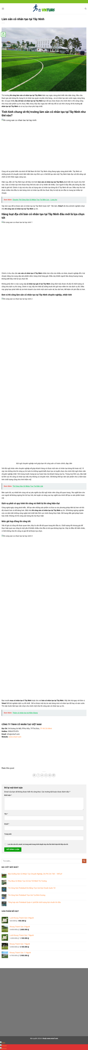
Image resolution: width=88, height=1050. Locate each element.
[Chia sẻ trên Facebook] (38, 775)
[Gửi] (84, 861)
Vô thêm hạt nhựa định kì (49, 1010)
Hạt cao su (73, 988)
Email (6, 824)
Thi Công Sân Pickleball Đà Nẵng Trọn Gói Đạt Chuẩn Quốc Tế (31, 888)
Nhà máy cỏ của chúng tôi (49, 995)
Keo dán (72, 979)
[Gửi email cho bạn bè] (46, 775)
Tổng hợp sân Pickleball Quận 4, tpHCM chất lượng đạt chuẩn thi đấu (34, 902)
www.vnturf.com (15, 737)
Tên (6, 814)
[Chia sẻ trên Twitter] (42, 775)
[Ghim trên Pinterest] (50, 775)
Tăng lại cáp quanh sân (49, 1019)
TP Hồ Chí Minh (46, 728)
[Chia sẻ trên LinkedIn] (53, 775)
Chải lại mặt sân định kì (48, 1006)
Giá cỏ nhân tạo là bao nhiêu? (51, 979)
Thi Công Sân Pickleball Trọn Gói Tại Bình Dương (26, 895)
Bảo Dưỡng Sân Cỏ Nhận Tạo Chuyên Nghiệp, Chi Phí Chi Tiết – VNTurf (35, 874)
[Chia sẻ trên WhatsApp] (34, 775)
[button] (3, 8)
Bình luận (8, 795)
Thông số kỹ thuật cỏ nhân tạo (51, 984)
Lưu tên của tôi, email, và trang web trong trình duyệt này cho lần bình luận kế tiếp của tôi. (38, 844)
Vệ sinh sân (45, 1015)
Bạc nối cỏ (73, 984)
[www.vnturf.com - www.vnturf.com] (44, 8)
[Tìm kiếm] (85, 9)
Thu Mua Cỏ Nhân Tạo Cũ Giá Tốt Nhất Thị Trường (27, 881)
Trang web (7, 834)
